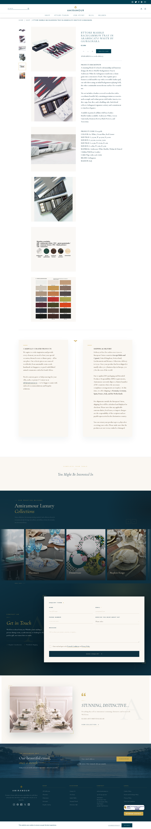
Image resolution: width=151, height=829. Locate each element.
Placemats (45, 794)
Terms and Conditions (129, 801)
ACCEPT (127, 825)
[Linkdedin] (25, 805)
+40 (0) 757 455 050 (102, 794)
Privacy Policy (86, 646)
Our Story (79, 15)
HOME (21, 20)
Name (51, 607)
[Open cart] (145, 9)
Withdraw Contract (133, 813)
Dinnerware (46, 798)
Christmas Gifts (74, 805)
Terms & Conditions (73, 646)
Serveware (45, 801)
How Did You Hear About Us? (108, 617)
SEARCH (10, 8)
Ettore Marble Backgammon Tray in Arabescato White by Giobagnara (97, 37)
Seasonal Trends (74, 801)
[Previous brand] (128, 521)
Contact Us (73, 791)
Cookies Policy (127, 791)
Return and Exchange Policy (131, 794)
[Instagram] (14, 805)
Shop (47, 15)
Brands (102, 15)
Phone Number (55, 617)
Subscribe (124, 758)
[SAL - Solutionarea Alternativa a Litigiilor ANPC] (134, 807)
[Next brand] (134, 521)
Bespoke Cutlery (47, 805)
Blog (91, 15)
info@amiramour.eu (30, 383)
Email (98, 607)
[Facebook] (21, 805)
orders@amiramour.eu (102, 791)
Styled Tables (61, 15)
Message (52, 627)
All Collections (46, 791)
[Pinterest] (18, 805)
